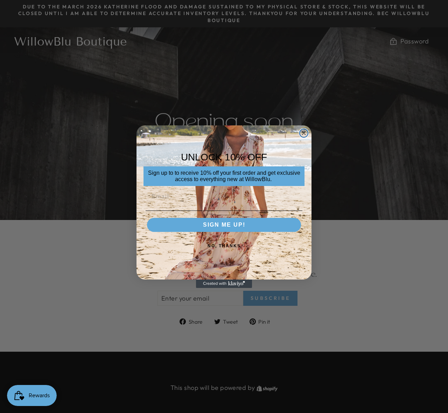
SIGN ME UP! (224, 225)
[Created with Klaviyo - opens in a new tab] (224, 284)
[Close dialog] (304, 133)
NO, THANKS (224, 245)
